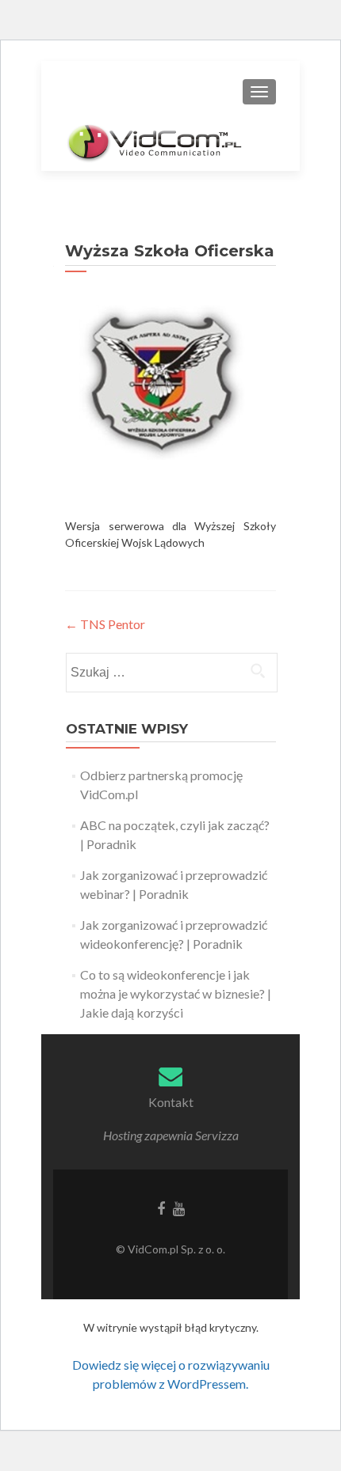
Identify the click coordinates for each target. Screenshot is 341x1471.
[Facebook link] (161, 1207)
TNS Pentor (105, 623)
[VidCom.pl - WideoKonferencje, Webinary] (155, 141)
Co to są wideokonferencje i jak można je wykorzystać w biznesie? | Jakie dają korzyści (175, 993)
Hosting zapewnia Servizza (171, 1135)
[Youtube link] (179, 1207)
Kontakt (170, 1101)
